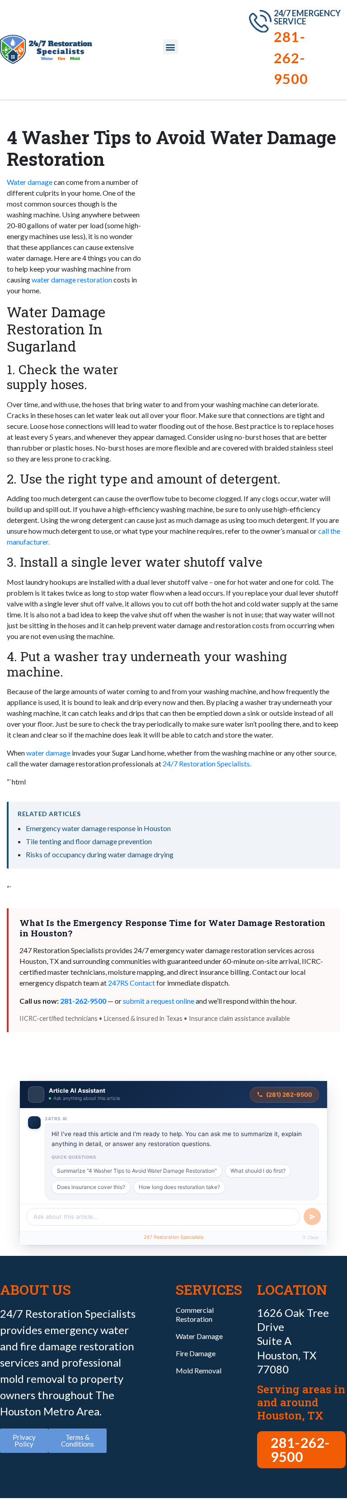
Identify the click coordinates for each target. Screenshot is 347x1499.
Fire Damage (196, 1353)
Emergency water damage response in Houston (98, 828)
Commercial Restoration (195, 1314)
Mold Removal (198, 1370)
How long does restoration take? (179, 1187)
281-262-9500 (291, 57)
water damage (48, 752)
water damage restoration (72, 279)
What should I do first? (258, 1170)
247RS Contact (131, 982)
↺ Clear (310, 1237)
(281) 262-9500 (289, 1094)
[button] (170, 46)
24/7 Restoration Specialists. (207, 763)
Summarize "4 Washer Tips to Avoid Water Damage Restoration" (137, 1170)
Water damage (29, 182)
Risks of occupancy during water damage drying (100, 854)
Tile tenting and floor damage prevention (89, 841)
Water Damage (199, 1336)
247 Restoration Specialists (173, 1237)
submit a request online (158, 1000)
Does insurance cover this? (91, 1187)
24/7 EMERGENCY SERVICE (307, 17)
